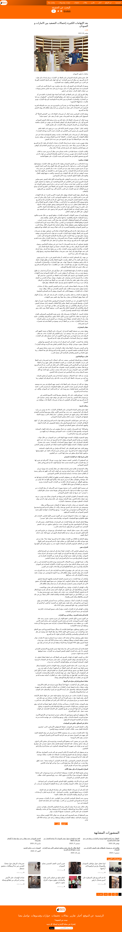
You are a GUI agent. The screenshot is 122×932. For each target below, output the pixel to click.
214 (106, 894)
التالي (58, 823)
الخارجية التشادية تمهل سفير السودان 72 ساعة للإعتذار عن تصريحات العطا (61, 839)
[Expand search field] (53, 11)
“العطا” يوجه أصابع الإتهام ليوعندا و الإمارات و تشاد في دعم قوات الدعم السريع (101, 839)
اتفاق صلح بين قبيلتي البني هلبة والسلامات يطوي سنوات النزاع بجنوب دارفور (54, 880)
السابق (63, 823)
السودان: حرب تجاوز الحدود (32, 848)
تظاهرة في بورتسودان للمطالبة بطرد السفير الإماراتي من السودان (101, 849)
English (67, 11)
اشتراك (52, 928)
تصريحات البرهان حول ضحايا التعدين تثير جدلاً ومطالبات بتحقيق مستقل (12, 865)
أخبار (120, 863)
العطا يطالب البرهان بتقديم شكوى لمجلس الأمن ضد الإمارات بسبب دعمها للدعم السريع (61, 849)
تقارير (86, 30)
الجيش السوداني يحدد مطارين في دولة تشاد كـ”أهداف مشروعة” (24, 839)
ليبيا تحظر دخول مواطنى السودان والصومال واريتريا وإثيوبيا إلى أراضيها (93, 865)
